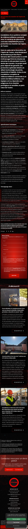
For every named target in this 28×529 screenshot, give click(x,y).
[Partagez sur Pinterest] (11, 231)
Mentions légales (4, 522)
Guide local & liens (4, 520)
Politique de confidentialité (5, 523)
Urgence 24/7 (9, 469)
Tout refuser (16, 522)
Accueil (2, 9)
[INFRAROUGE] (14, 4)
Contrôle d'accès (7, 9)
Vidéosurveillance (14, 9)
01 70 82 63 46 (14, 496)
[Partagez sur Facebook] (7, 231)
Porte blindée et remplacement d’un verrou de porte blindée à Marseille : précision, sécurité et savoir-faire (13, 310)
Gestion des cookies (4, 524)
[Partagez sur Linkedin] (13, 231)
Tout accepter (16, 519)
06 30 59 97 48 (14, 505)
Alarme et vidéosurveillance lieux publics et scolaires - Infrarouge (11, 441)
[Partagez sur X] (9, 231)
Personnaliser (16, 525)
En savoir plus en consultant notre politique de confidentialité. (15, 271)
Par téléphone (18, 469)
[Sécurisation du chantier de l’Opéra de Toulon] (14, 26)
